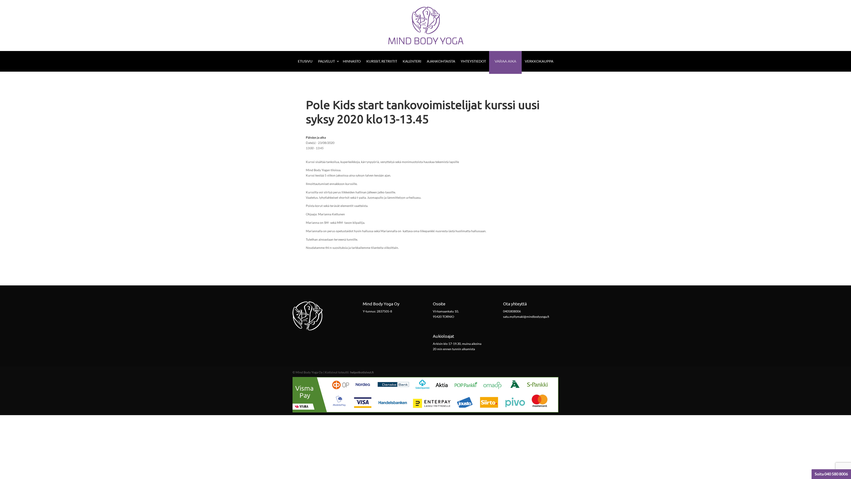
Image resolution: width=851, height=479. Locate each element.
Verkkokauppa (539, 61)
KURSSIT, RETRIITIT (381, 61)
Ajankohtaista (441, 61)
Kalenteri (412, 61)
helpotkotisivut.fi (362, 372)
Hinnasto (352, 61)
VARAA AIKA (505, 61)
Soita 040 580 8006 (831, 473)
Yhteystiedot (473, 61)
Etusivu (305, 61)
